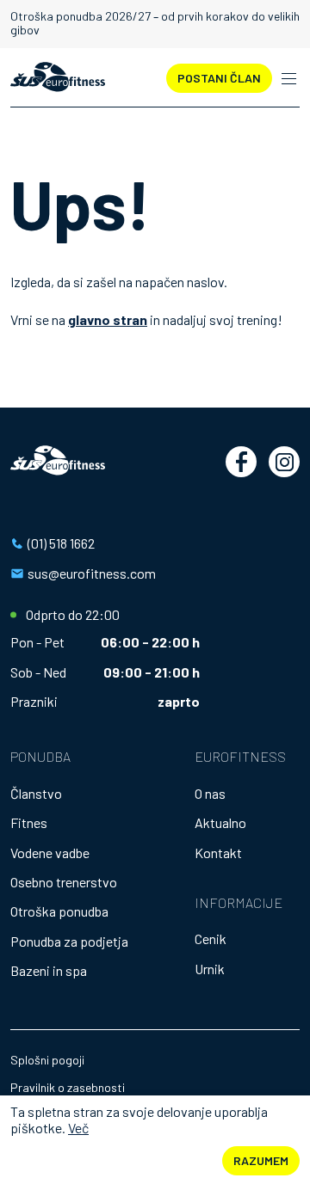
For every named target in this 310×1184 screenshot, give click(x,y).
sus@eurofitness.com (92, 573)
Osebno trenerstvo (63, 882)
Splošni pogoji (47, 1059)
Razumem (260, 1160)
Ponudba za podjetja (69, 941)
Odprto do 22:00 (73, 615)
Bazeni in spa (48, 970)
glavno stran (107, 319)
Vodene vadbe (50, 852)
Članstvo (36, 793)
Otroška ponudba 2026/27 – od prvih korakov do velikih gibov (155, 23)
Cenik (210, 938)
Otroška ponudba (59, 911)
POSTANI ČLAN (219, 78)
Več (78, 1128)
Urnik (210, 968)
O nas (210, 793)
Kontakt (218, 852)
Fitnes (28, 822)
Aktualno (220, 822)
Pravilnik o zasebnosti (67, 1087)
